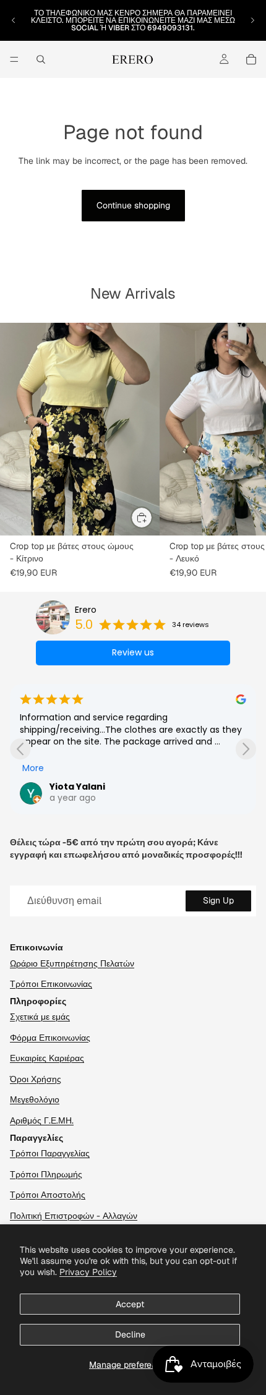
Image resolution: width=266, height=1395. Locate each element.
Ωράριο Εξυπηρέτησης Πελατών (72, 963)
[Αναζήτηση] (40, 59)
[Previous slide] (20, 749)
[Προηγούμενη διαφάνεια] (13, 20)
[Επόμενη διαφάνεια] (252, 20)
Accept (130, 1304)
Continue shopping (133, 205)
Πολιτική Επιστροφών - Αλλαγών (73, 1215)
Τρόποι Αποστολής (47, 1194)
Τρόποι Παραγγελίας (50, 1153)
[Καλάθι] (251, 59)
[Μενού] (14, 59)
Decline (130, 1334)
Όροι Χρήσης (35, 1079)
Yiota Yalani (77, 786)
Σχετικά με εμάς (40, 1016)
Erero (86, 610)
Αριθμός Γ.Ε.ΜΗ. (42, 1120)
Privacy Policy (88, 1272)
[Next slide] (246, 749)
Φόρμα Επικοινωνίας (50, 1037)
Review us (133, 652)
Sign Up (218, 900)
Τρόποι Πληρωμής (46, 1174)
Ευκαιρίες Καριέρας (47, 1058)
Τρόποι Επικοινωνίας (51, 983)
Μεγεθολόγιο (34, 1099)
